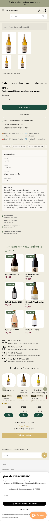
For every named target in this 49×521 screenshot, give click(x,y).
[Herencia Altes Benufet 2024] (24, 380)
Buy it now (24, 114)
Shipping (16, 91)
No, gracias (24, 509)
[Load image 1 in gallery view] (6, 62)
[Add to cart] (8, 415)
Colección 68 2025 (8, 390)
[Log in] (39, 10)
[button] (4, 10)
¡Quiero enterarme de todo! (24, 503)
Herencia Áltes (9, 154)
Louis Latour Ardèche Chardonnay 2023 (38, 392)
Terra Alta (24, 395)
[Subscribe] (44, 455)
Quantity (5, 95)
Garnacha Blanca (36, 146)
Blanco (7, 146)
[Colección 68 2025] (9, 380)
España (6, 161)
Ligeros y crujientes (23, 400)
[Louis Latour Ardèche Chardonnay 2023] (38, 380)
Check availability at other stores (16, 128)
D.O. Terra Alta (20, 146)
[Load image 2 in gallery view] (22, 62)
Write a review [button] (24, 435)
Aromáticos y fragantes (9, 400)
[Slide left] (4, 389)
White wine (5, 398)
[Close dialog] (47, 474)
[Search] (43, 16)
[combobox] (28, 16)
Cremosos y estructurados (39, 400)
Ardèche (39, 395)
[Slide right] (45, 389)
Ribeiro (9, 395)
